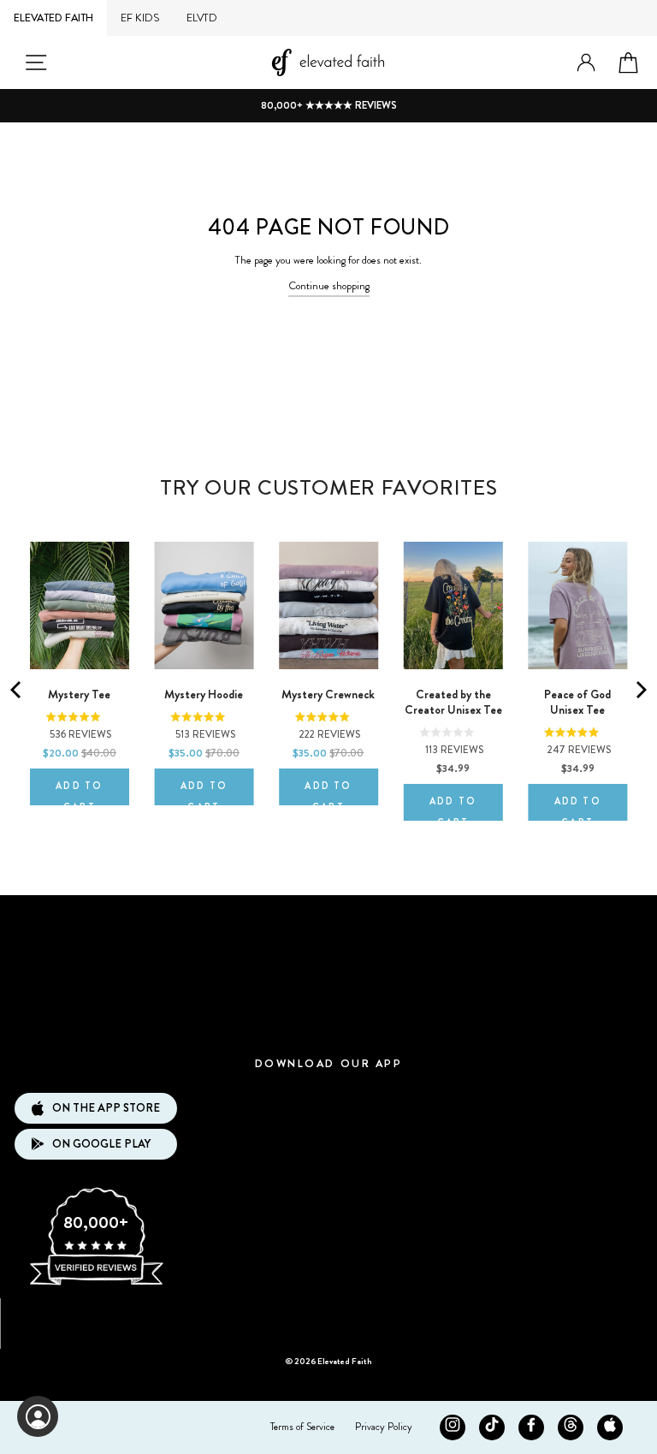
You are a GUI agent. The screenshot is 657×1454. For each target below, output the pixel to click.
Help (328, 1023)
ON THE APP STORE (106, 1108)
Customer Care (328, 971)
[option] (328, 106)
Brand (328, 920)
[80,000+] (96, 1283)
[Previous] (17, 690)
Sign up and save (329, 1317)
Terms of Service (302, 1426)
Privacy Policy (383, 1426)
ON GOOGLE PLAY (101, 1144)
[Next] (640, 690)
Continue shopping (329, 286)
